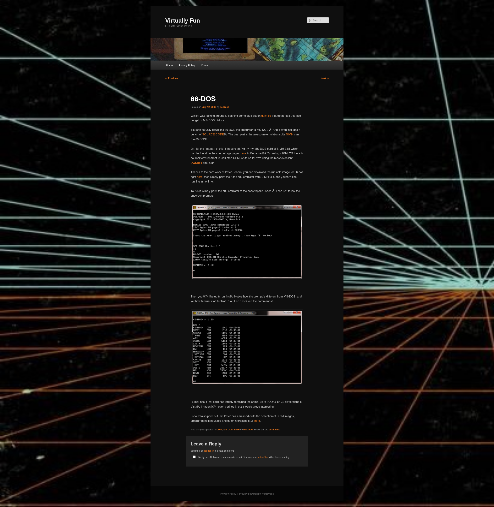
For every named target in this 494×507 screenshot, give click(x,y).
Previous (171, 78)
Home (169, 65)
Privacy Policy (187, 65)
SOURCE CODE (213, 134)
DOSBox (196, 163)
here (243, 153)
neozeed (224, 107)
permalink (274, 429)
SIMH (289, 134)
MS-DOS (228, 429)
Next (325, 78)
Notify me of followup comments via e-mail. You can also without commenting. (244, 457)
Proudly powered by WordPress (256, 493)
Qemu (204, 65)
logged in (209, 450)
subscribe (263, 457)
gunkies (266, 115)
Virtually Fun (182, 20)
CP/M (219, 429)
